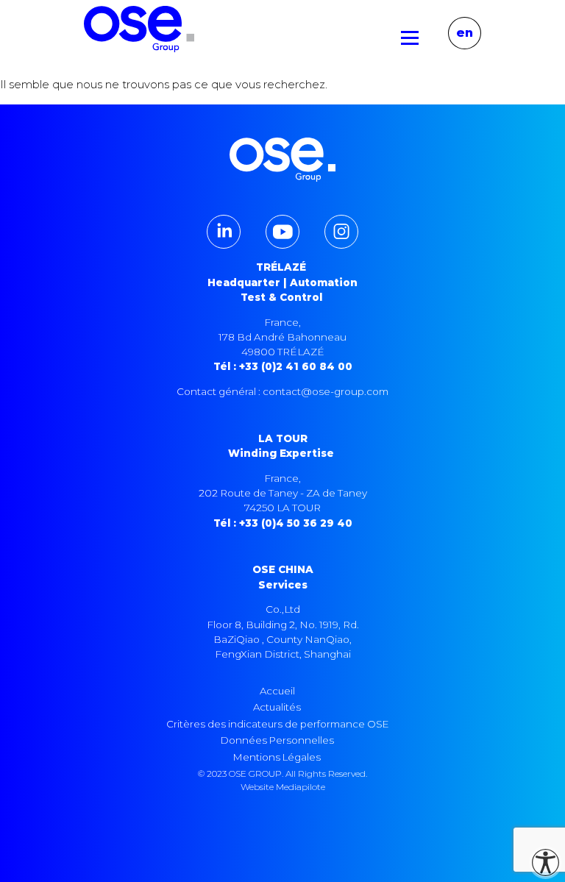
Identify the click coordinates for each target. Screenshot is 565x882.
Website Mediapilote (283, 786)
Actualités (277, 707)
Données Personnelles (277, 740)
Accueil (277, 691)
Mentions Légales (277, 757)
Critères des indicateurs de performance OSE (277, 724)
